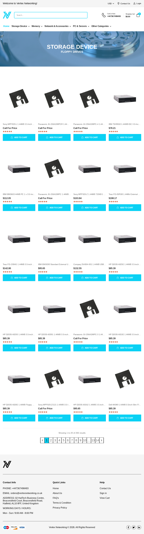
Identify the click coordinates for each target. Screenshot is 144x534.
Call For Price (10, 128)
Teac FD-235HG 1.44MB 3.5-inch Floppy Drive (23, 264)
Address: (9, 498)
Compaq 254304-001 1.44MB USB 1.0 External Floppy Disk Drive (102, 264)
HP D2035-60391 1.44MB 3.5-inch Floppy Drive (59, 334)
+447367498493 (20, 488)
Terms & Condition (62, 503)
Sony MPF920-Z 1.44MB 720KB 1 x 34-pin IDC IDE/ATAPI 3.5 (100, 194)
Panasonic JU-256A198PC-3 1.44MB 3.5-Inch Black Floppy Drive (101, 334)
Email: (6, 493)
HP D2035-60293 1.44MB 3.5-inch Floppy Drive (23, 334)
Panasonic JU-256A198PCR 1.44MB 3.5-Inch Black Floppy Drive (66, 124)
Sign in (103, 493)
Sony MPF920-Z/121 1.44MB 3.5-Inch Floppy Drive (60, 405)
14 (97, 440)
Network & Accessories (56, 26)
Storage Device (19, 26)
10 (84, 440)
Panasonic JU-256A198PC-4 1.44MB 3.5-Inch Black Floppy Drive (101, 124)
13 (93, 440)
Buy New (19, 117)
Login (138, 3)
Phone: (7, 488)
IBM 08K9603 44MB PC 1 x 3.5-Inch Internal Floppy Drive (28, 194)
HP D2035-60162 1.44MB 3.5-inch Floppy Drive (94, 405)
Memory (36, 26)
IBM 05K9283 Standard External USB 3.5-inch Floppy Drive (64, 264)
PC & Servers (80, 26)
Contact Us (125, 3)
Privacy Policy (60, 507)
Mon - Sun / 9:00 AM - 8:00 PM (18, 513)
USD (110, 3)
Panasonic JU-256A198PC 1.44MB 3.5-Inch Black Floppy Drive (65, 194)
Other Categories (100, 26)
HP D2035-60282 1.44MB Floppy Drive (20, 405)
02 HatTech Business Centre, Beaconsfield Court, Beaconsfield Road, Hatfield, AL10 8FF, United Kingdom (23, 501)
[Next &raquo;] (101, 440)
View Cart (105, 498)
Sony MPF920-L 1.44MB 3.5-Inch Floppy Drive (23, 124)
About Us (57, 493)
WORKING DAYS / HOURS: (17, 508)
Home (6, 26)
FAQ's (56, 498)
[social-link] (128, 527)
